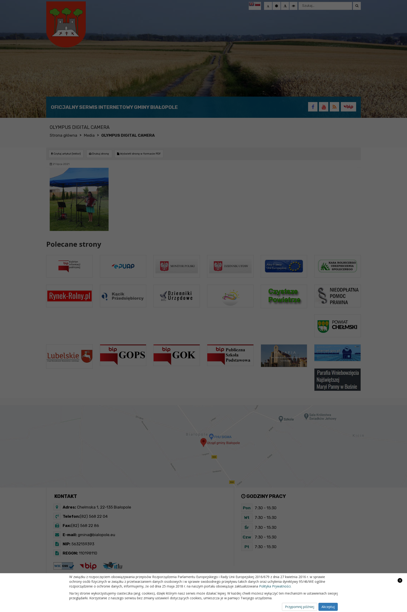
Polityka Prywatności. (275, 586)
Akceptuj (328, 606)
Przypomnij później (299, 606)
